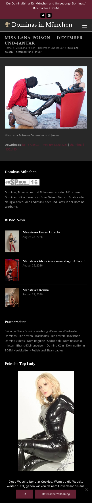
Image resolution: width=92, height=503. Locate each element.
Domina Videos (15, 341)
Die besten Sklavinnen (65, 336)
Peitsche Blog (13, 331)
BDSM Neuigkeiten (17, 350)
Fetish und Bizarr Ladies (47, 350)
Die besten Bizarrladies (34, 336)
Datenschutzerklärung (56, 494)
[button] (84, 25)
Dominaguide (36, 341)
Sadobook (54, 341)
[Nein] (86, 489)
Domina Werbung (36, 331)
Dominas (56, 331)
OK (24, 494)
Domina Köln (55, 345)
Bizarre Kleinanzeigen (30, 345)
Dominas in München (42, 24)
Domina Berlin (75, 345)
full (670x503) (31, 145)
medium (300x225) (54, 145)
